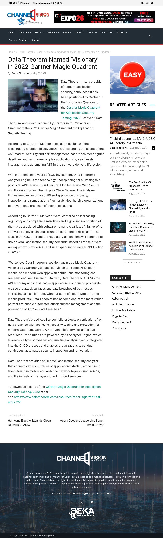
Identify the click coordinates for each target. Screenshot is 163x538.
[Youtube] (151, 3)
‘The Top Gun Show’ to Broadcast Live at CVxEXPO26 (140, 186)
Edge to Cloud (121, 316)
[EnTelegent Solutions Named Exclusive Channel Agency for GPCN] (118, 204)
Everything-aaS (121, 322)
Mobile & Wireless (123, 310)
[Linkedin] (142, 3)
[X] (147, 3)
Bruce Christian (21, 73)
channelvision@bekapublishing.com (89, 493)
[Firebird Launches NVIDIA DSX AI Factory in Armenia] (132, 122)
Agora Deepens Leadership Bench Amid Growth (82, 423)
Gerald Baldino (119, 147)
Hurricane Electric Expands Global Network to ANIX (29, 423)
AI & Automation (123, 304)
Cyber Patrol (26, 52)
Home (11, 52)
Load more (131, 262)
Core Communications (126, 292)
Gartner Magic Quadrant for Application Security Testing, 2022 (80, 113)
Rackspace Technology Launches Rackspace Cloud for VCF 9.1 (141, 227)
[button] (150, 36)
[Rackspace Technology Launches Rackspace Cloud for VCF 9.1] (118, 227)
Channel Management (126, 286)
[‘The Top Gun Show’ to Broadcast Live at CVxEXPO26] (118, 186)
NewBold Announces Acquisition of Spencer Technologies (141, 246)
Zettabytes (119, 328)
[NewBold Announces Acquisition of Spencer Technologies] (118, 246)
